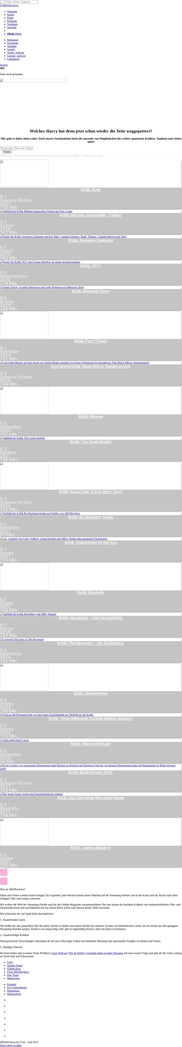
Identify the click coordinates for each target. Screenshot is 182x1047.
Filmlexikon (14, 968)
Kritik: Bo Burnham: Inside (90, 517)
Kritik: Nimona (90, 416)
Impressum (13, 990)
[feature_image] (24, 185)
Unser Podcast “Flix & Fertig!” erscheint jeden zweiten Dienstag (87, 953)
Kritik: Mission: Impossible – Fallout (91, 215)
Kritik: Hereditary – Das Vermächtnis (91, 618)
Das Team (12, 975)
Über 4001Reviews (18, 971)
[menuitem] (94, 11)
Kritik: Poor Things (90, 341)
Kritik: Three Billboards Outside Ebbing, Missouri (91, 718)
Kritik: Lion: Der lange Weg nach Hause (90, 798)
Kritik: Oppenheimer (91, 693)
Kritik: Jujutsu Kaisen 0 (91, 848)
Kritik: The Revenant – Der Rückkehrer (90, 643)
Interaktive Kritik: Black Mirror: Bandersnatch (90, 366)
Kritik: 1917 (91, 266)
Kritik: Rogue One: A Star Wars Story (90, 492)
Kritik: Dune (91, 190)
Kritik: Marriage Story (90, 291)
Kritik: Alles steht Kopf (90, 744)
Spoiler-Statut (14, 965)
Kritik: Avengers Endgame (90, 240)
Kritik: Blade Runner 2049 (91, 772)
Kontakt (11, 984)
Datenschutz (14, 993)
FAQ (10, 962)
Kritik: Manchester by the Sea (91, 542)
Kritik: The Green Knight (90, 442)
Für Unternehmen (17, 987)
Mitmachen (13, 978)
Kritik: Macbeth (90, 592)
